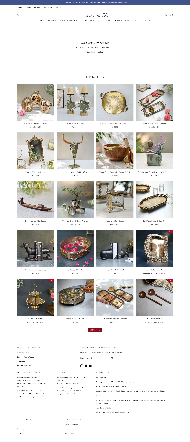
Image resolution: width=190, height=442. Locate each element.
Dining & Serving (69, 21)
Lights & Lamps (122, 21)
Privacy (67, 429)
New (42, 21)
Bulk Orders (37, 7)
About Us (57, 7)
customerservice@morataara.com (33, 397)
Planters (88, 21)
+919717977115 (26, 391)
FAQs (19, 425)
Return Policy (22, 361)
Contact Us (48, 7)
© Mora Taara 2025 (72, 433)
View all (95, 330)
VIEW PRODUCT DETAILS (35, 118)
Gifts (138, 21)
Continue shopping (95, 52)
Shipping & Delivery (24, 365)
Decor (51, 21)
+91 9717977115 (114, 382)
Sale (147, 21)
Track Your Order (23, 353)
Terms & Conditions (72, 425)
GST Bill (28, 7)
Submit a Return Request (26, 357)
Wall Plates (104, 21)
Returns (20, 7)
